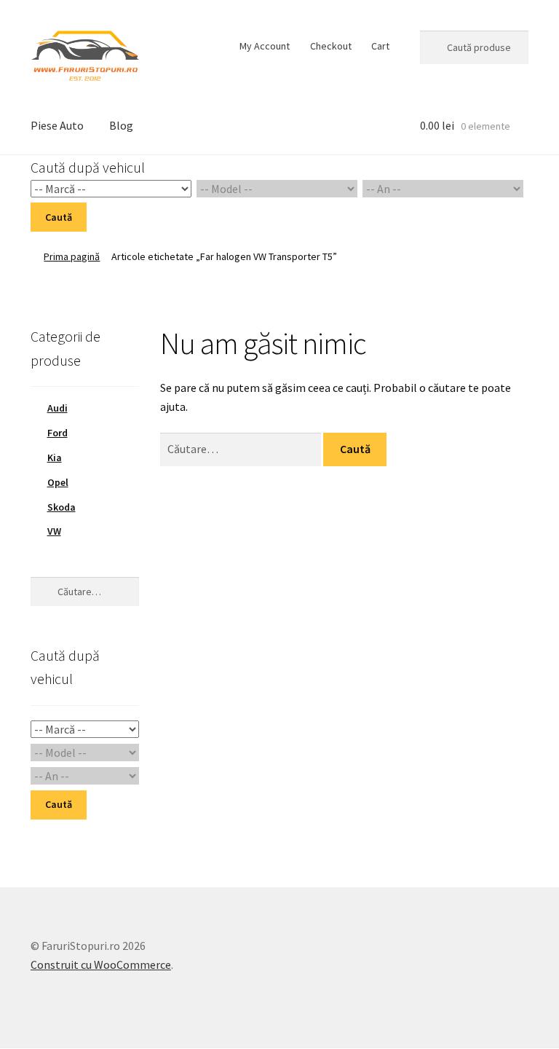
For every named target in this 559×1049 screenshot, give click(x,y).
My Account (264, 45)
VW (54, 531)
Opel (57, 482)
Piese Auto (57, 125)
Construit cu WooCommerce (101, 964)
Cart (380, 45)
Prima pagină (72, 256)
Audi (57, 408)
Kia (54, 457)
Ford (57, 432)
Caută (58, 217)
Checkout (331, 45)
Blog (121, 125)
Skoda (61, 507)
